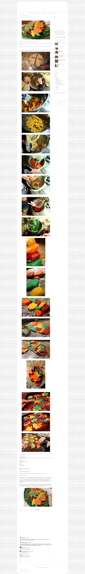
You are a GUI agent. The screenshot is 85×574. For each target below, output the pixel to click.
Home (31, 12)
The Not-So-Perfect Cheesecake (60, 80)
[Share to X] (37, 509)
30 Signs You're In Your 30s (62, 42)
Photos (25, 510)
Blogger (47, 567)
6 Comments (32, 509)
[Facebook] (55, 37)
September (57, 87)
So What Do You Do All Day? (62, 64)
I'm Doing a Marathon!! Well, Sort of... (60, 82)
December (57, 78)
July (56, 89)
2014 (56, 76)
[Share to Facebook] (37, 509)
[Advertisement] (57, 119)
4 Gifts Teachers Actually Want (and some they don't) (62, 60)
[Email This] (35, 509)
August (57, 88)
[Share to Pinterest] (38, 509)
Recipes (44, 12)
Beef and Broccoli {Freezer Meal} (61, 51)
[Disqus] (35, 524)
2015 (56, 75)
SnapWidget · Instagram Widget (61, 101)
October (57, 86)
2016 (56, 74)
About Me (37, 12)
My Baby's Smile (58, 81)
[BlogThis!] (36, 509)
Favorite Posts (51, 12)
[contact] (64, 37)
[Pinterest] (58, 37)
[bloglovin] (62, 37)
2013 (56, 77)
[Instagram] (60, 37)
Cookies (23, 510)
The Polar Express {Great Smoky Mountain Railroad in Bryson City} (62, 56)
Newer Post (21, 559)
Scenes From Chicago (61, 46)
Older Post (51, 559)
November (57, 79)
